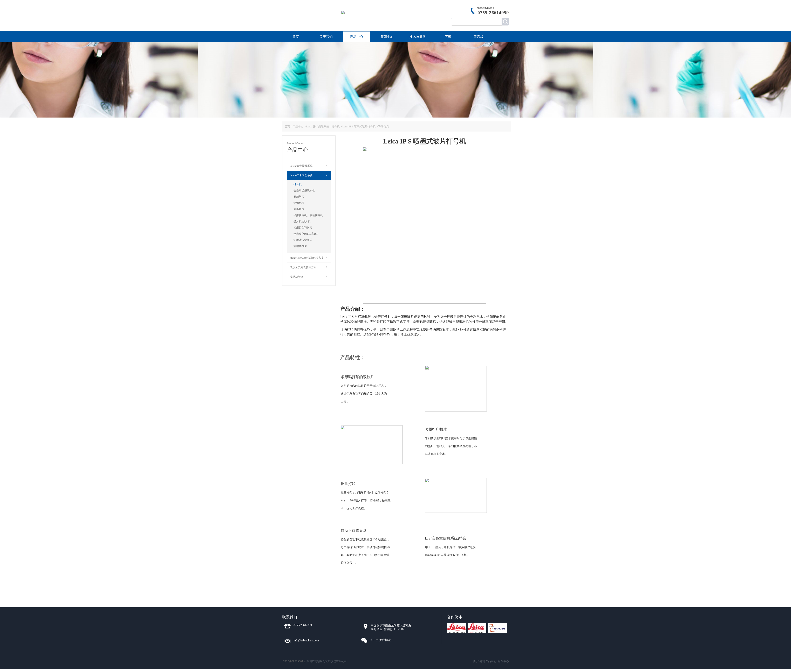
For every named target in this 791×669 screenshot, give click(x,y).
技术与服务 (417, 36)
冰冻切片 (299, 209)
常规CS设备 (297, 276)
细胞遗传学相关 (303, 239)
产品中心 (356, 36)
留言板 (478, 36)
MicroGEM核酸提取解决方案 (307, 257)
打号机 (298, 184)
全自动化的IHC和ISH (306, 233)
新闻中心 (387, 36)
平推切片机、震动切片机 (308, 215)
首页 (295, 36)
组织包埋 (299, 202)
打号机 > (337, 126)
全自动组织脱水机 (304, 190)
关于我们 (326, 36)
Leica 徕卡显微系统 (301, 165)
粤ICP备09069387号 (294, 661)
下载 (448, 36)
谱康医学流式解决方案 (303, 267)
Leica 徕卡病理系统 (317, 126)
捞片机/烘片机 (302, 221)
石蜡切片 (299, 196)
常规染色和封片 (303, 227)
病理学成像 (300, 246)
